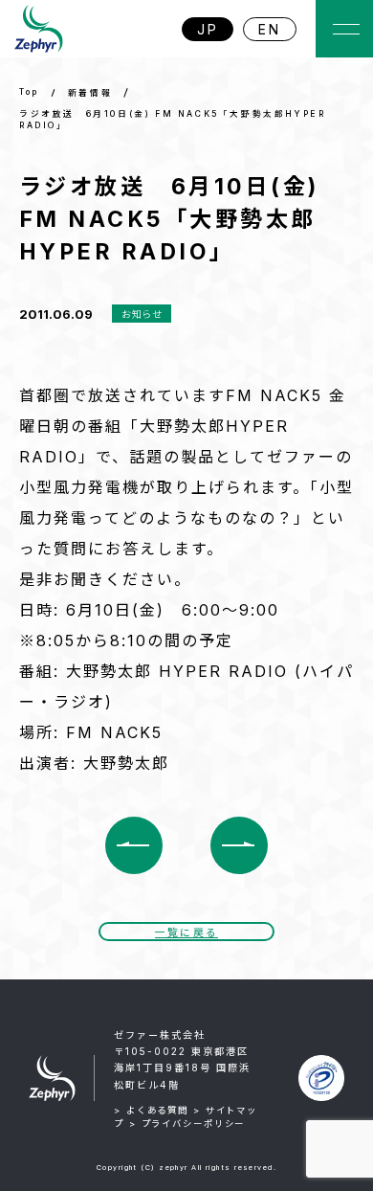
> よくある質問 (151, 1110)
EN (269, 29)
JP (208, 29)
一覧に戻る (186, 933)
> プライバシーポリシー (187, 1123)
